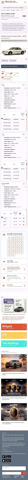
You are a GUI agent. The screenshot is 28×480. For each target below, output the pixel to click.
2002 (17, 237)
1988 (9, 247)
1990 (17, 245)
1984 (9, 250)
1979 (13, 252)
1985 (21, 247)
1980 (9, 252)
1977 (21, 252)
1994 (17, 242)
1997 (21, 240)
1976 (9, 255)
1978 (17, 252)
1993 (21, 242)
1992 (9, 245)
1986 (17, 247)
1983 (13, 250)
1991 (13, 245)
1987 (13, 247)
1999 (13, 240)
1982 (17, 250)
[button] (14, 7)
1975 (13, 255)
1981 (21, 250)
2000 (9, 240)
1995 (13, 242)
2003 (13, 237)
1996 (9, 242)
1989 (21, 245)
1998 (17, 240)
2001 (21, 237)
